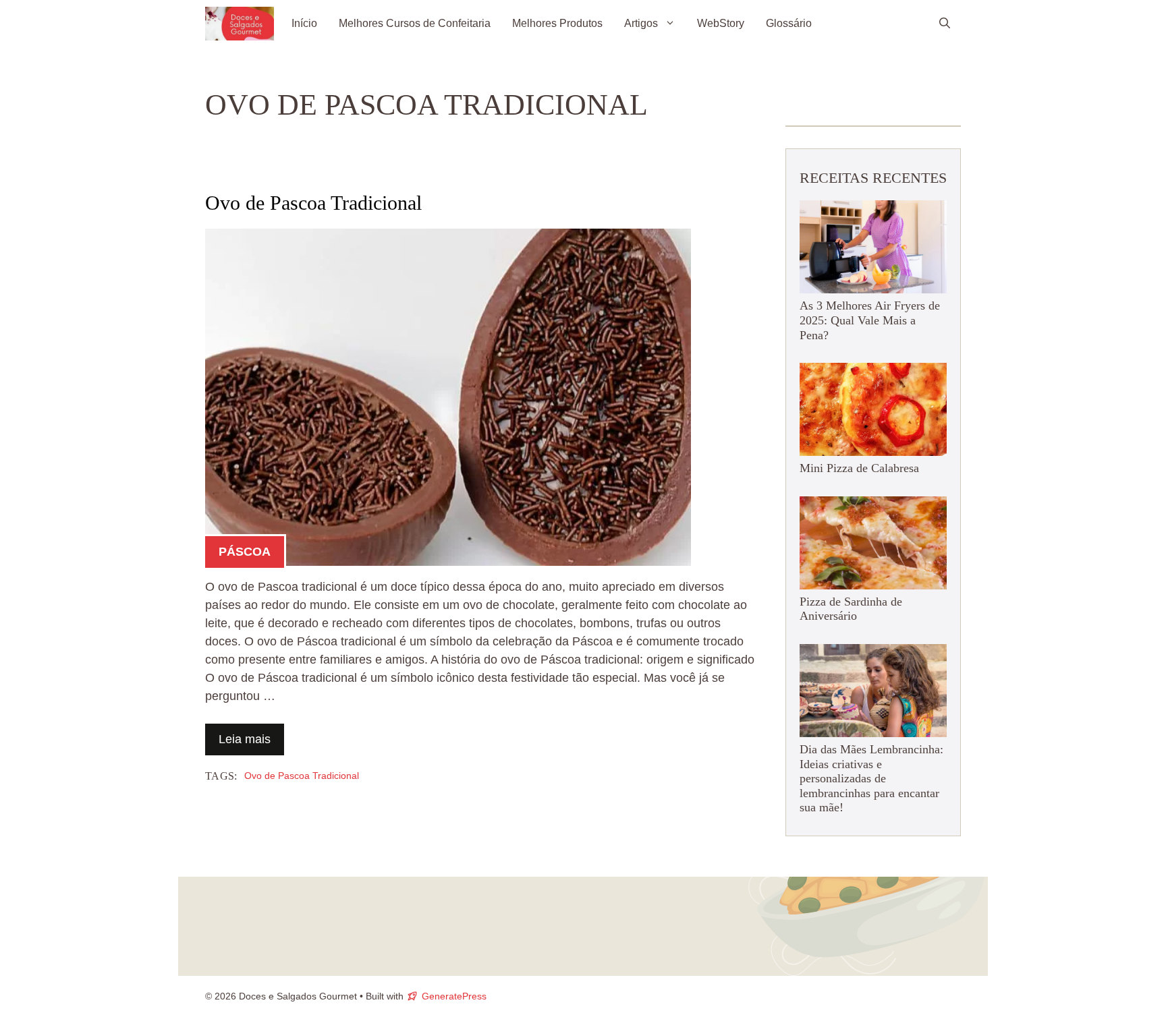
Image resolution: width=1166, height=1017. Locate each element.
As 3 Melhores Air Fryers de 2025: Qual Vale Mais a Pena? (870, 320)
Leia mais (245, 739)
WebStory (720, 23)
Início (304, 23)
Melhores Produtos (557, 23)
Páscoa (245, 551)
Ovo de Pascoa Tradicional (313, 203)
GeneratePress (454, 996)
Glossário (789, 23)
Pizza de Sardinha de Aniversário (851, 609)
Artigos (641, 23)
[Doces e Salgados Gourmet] (239, 23)
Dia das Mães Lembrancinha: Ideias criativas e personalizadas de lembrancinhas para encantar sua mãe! (871, 778)
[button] (944, 23)
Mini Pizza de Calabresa (859, 468)
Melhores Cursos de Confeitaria (415, 23)
